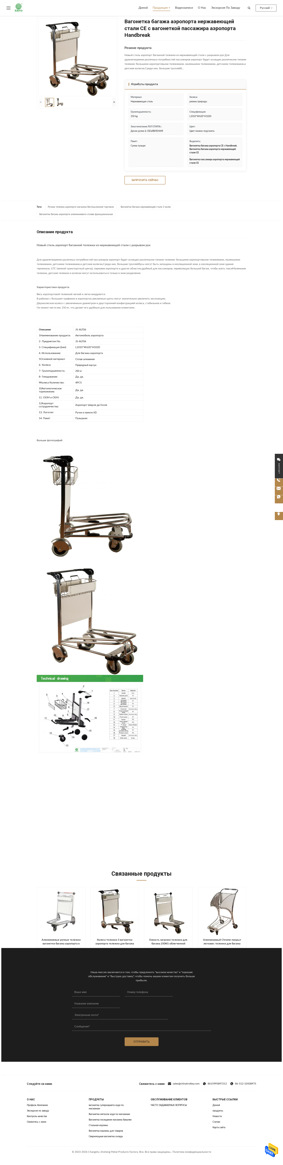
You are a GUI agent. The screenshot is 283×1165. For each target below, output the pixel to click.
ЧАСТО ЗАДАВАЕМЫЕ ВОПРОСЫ (169, 1105)
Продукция (161, 7)
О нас (202, 7)
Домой (143, 7)
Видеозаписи (184, 7)
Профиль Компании (37, 1105)
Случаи (216, 1122)
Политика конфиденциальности (191, 1152)
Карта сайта (219, 1127)
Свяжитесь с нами (36, 1122)
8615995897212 (217, 1083)
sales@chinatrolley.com (186, 1083)
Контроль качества (37, 1116)
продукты (218, 1111)
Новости (217, 1116)
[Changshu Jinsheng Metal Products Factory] (19, 8)
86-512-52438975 (245, 1083)
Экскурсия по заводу (225, 7)
